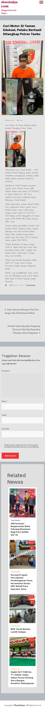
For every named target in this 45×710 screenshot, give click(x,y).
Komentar (6, 370)
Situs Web (5, 428)
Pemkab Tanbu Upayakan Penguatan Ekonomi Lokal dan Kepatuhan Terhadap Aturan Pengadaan (24, 329)
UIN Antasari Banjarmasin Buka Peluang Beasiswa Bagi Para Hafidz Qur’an (20, 529)
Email (4, 415)
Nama (4, 401)
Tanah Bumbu (30, 285)
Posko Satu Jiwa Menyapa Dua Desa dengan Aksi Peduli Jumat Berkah (22, 311)
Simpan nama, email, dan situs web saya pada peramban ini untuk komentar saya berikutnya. (21, 446)
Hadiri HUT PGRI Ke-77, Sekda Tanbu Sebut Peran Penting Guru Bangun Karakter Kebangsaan (22, 678)
